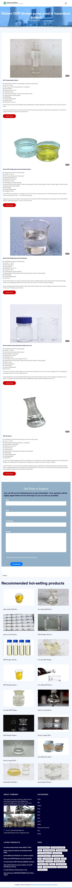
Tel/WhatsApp (10, 521)
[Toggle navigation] (65, 3)
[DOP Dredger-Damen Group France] (18, 723)
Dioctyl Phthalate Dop (49, 850)
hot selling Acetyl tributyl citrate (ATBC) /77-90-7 (17, 847)
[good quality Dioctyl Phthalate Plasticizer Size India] (53, 771)
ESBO (39, 824)
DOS (38, 818)
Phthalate (57, 858)
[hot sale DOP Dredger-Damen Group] (18, 698)
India (40, 858)
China (40, 850)
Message (9, 531)
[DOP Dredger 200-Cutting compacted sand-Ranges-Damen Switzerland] (53, 622)
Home (21, 20)
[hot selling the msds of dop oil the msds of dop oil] (53, 746)
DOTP (39, 821)
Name (8, 500)
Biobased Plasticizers (44, 847)
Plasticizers (49, 861)
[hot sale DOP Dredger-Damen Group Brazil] (53, 647)
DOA (38, 812)
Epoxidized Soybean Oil (44, 856)
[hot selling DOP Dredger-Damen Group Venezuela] (53, 673)
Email (8, 510)
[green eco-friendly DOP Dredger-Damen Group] (18, 622)
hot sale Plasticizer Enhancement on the (15, 870)
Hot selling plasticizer (58, 856)
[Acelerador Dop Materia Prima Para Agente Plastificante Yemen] (18, 771)
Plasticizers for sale (59, 861)
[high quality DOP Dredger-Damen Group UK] (18, 597)
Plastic (63, 858)
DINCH (39, 806)
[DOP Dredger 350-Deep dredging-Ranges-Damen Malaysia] (18, 647)
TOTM (39, 834)
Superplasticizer (62, 867)
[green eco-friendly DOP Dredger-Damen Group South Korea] (53, 698)
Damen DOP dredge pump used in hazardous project (40, 20)
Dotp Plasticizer (57, 853)
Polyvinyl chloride (61, 864)
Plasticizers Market (43, 864)
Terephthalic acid (42, 869)
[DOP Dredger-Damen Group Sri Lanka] (18, 673)
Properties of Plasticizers (50, 867)
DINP (38, 809)
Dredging (5, 575)
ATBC (39, 799)
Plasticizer (41, 861)
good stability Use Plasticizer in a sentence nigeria (18, 855)
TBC (38, 831)
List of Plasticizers (48, 858)
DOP (38, 815)
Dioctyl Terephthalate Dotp (45, 853)
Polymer (52, 864)
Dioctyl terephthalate (61, 850)
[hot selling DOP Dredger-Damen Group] (53, 597)
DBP (38, 802)
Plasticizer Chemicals (43, 827)
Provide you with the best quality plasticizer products (44, 884)
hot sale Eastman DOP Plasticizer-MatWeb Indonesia (19, 862)
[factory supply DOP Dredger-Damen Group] (53, 723)
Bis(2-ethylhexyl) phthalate (58, 847)
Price (40, 867)
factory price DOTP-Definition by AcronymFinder (18, 858)
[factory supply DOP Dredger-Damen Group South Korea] (18, 748)
